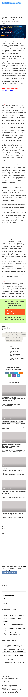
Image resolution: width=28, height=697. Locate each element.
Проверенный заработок (10, 598)
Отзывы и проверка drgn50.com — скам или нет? (14, 514)
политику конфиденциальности (10, 570)
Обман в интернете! (9, 595)
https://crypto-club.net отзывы (12, 339)
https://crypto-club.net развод (13, 340)
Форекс (6, 603)
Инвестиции (7, 592)
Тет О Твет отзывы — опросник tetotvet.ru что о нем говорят (13, 469)
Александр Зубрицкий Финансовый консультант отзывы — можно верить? (14, 398)
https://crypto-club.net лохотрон (17, 335)
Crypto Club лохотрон (12, 332)
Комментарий (5, 539)
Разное (5, 600)
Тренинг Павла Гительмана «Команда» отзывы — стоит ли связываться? (12, 446)
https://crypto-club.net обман (13, 337)
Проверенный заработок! (12, 312)
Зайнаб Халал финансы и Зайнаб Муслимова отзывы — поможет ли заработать (13, 620)
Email (3, 533)
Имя (3, 528)
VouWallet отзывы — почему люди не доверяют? (14, 492)
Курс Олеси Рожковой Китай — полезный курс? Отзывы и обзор (13, 422)
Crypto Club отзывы (13, 334)
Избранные (7, 590)
